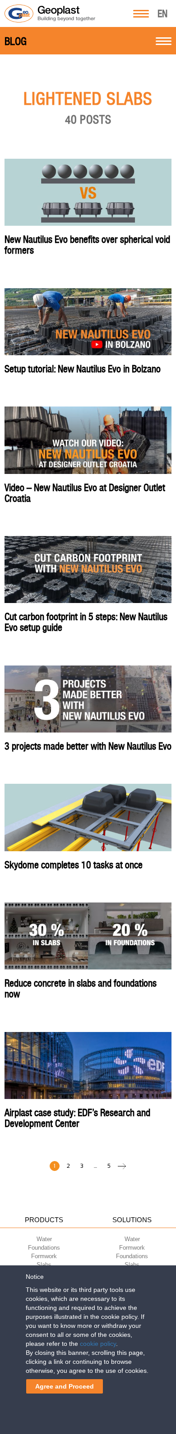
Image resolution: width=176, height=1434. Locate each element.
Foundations (44, 1247)
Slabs (44, 1264)
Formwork (44, 1256)
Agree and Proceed (64, 1386)
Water (44, 1239)
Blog (16, 41)
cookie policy (98, 1343)
